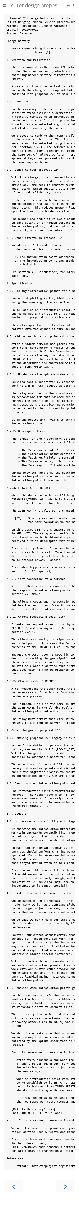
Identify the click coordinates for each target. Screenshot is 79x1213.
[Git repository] (74, 5)
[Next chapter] (65, 1186)
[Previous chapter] (13, 1186)
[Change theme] (11, 5)
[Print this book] (69, 5)
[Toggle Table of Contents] (4, 5)
